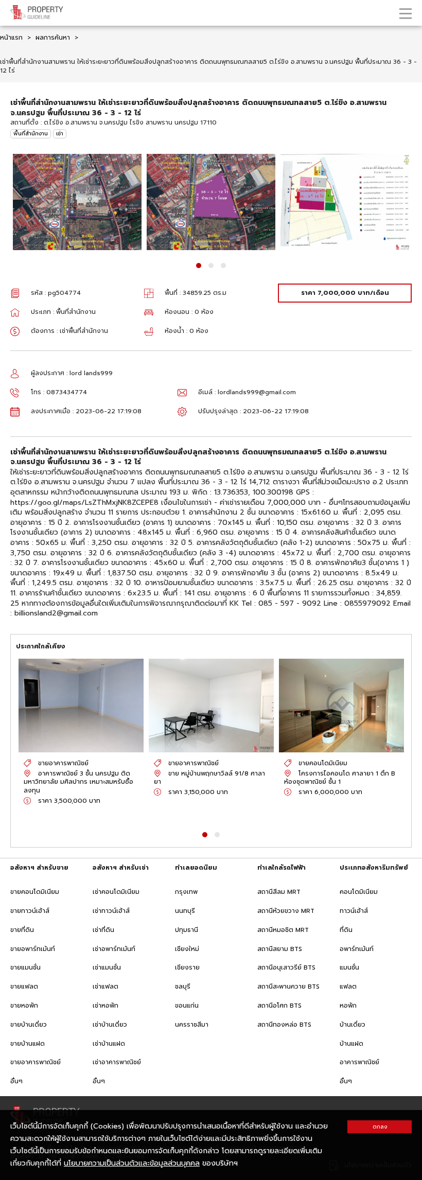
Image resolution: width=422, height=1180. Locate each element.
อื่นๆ (16, 1081)
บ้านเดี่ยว (352, 1024)
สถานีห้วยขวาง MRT (285, 910)
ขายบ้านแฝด (27, 1043)
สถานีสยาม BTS (279, 949)
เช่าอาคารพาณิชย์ (117, 1062)
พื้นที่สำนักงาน (30, 133)
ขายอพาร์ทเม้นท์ (32, 949)
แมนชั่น (349, 967)
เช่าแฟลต (105, 986)
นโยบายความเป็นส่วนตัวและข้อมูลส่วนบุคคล (132, 1163)
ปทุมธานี (186, 930)
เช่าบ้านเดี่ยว (110, 1024)
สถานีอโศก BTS (279, 1005)
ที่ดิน (346, 930)
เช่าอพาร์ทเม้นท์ (114, 949)
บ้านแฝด (351, 1043)
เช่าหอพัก (105, 1005)
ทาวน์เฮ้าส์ (354, 910)
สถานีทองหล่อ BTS (284, 1024)
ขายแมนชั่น (25, 967)
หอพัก (348, 1005)
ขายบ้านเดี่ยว (28, 1024)
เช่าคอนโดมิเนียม (116, 891)
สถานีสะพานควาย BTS (288, 986)
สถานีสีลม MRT (279, 891)
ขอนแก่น (187, 1005)
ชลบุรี (182, 986)
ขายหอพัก (24, 1005)
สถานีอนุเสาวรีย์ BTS (286, 967)
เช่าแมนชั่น (107, 967)
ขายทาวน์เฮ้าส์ (29, 910)
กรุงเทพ (186, 891)
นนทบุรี (185, 910)
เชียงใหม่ (187, 949)
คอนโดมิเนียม (359, 891)
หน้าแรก (11, 37)
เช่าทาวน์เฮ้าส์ (111, 910)
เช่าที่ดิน (103, 930)
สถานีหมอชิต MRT (283, 930)
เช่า (59, 133)
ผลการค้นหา (53, 37)
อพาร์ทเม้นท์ (357, 949)
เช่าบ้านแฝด (109, 1043)
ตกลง (380, 1127)
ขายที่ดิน (22, 930)
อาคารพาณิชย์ (359, 1062)
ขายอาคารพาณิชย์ (35, 1062)
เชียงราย (187, 967)
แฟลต (348, 986)
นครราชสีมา (191, 1024)
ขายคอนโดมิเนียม (34, 891)
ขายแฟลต (24, 986)
